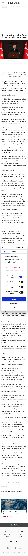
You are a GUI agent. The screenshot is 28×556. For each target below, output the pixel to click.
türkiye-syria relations (6, 488)
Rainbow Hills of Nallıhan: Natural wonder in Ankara (12, 513)
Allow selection (14, 303)
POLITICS (7, 529)
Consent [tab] (5, 251)
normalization (5, 93)
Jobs (3, 552)
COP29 (10, 88)
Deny (14, 307)
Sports (7, 536)
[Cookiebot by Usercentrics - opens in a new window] (17, 247)
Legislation (20, 6)
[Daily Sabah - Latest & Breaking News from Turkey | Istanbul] (14, 3)
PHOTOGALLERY (8, 516)
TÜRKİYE (21, 529)
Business (21, 531)
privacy (7, 552)
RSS (24, 552)
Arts (21, 534)
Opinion (21, 536)
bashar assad (4, 491)
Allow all (14, 299)
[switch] (21, 282)
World (7, 531)
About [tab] (23, 251)
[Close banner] (25, 247)
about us (13, 552)
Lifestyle (7, 534)
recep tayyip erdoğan (17, 488)
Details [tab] (14, 251)
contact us (19, 552)
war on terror (19, 491)
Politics (4, 6)
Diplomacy (12, 6)
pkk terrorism (11, 491)
